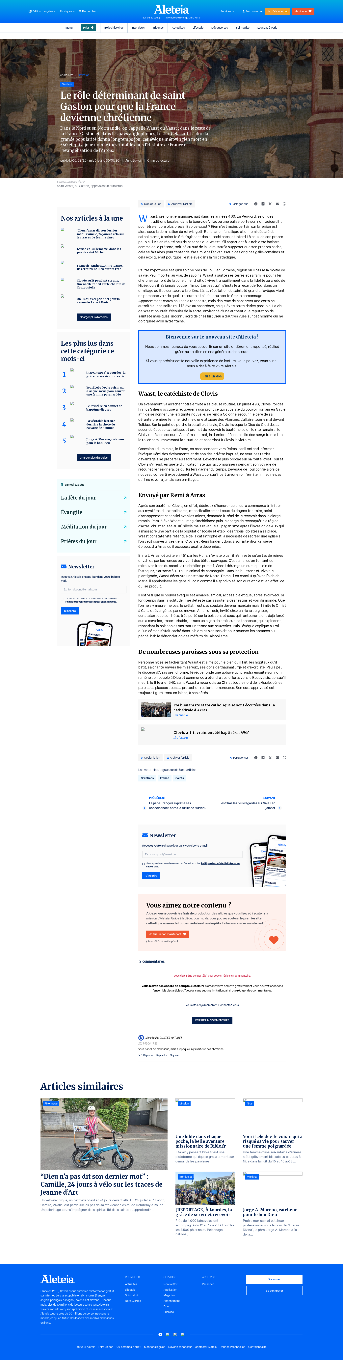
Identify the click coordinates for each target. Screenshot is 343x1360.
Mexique (252, 1177)
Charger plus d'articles (94, 317)
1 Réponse (147, 1055)
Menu (69, 27)
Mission (184, 1103)
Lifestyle (198, 27)
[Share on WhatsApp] (284, 203)
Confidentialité (257, 1347)
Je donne (301, 11)
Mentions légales (154, 1347)
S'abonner (274, 1279)
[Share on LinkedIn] (263, 203)
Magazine (169, 1295)
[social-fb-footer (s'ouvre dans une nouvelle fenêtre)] (168, 1334)
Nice (249, 1103)
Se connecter (254, 11)
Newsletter (170, 1284)
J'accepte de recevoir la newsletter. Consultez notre (193, 865)
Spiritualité (243, 27)
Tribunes (158, 27)
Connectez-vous (228, 1005)
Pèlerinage (51, 1103)
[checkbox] (143, 864)
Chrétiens (147, 778)
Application (170, 1290)
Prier (86, 27)
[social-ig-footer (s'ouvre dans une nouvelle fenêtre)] (183, 1334)
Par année (208, 1284)
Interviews (138, 27)
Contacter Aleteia (206, 1347)
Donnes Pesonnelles (232, 1347)
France (164, 778)
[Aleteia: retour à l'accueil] (171, 9)
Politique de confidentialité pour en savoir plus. (91, 601)
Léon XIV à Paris (267, 27)
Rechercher (89, 11)
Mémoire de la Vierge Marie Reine (183, 17)
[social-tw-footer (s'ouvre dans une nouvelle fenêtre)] (175, 1334)
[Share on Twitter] (270, 203)
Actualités (178, 27)
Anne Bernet (133, 160)
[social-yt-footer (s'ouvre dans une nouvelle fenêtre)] (160, 1334)
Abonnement (172, 1301)
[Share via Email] (277, 203)
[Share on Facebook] (255, 203)
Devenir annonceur (180, 1347)
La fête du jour (78, 498)
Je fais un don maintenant (165, 934)
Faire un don (212, 376)
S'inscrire (151, 876)
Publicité (169, 1312)
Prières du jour (78, 541)
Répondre (161, 1055)
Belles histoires (113, 27)
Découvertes (219, 27)
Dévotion (83, 75)
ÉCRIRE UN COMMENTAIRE (212, 1020)
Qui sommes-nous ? (129, 1347)
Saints (179, 778)
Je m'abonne (275, 11)
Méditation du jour (84, 527)
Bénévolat (185, 1177)
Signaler (174, 1055)
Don (166, 1306)
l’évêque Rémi (149, 454)
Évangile (71, 512)
